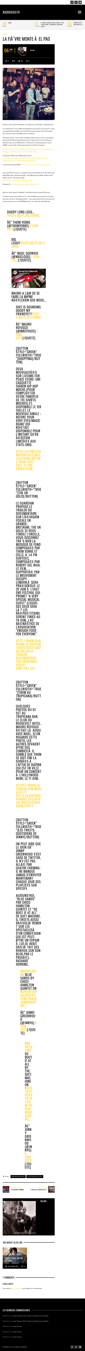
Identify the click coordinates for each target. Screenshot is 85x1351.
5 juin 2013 (28, 1157)
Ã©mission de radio (18, 1176)
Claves (19, 1326)
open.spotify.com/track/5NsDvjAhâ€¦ (28, 1105)
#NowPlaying (28, 972)
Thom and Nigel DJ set (34, 1176)
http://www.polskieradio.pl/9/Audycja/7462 (18, 180)
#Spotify (26, 991)
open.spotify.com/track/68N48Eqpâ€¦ (28, 998)
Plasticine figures (47, 23)
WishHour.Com (8, 1316)
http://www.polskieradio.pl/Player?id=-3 (25, 184)
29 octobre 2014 (13, 1266)
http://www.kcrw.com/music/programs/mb (36, 165)
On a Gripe (76, 23)
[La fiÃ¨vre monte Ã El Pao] (29, 94)
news (5, 34)
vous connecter (16, 1288)
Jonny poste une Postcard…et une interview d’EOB (19, 23)
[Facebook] (72, 2)
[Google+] (76, 2)
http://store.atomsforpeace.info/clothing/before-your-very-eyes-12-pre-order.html (28, 460)
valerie (32, 50)
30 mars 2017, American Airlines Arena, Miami (32, 1316)
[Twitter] (80, 2)
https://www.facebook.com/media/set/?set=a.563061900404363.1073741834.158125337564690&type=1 (28, 795)
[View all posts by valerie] (23, 50)
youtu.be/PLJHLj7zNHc (23, 215)
